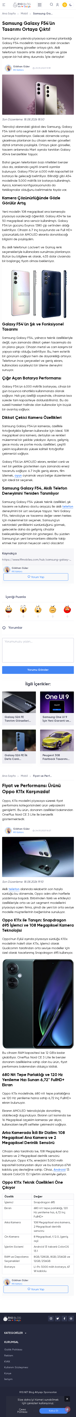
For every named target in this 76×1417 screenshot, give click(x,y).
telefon (67, 506)
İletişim (8, 1379)
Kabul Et (53, 1411)
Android (60, 1169)
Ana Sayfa (9, 13)
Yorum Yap (37, 577)
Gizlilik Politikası (13, 1349)
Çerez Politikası (22, 1410)
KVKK (7, 1361)
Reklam (8, 1355)
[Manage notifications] (68, 1409)
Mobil (24, 13)
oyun (18, 475)
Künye (7, 1373)
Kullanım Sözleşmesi (16, 1367)
